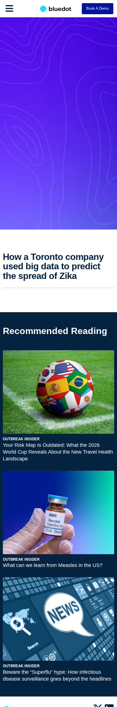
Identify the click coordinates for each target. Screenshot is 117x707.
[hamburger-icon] (9, 8)
